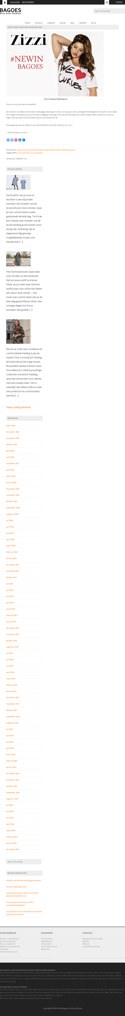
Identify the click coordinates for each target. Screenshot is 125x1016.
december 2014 (12, 773)
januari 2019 (11, 482)
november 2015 (12, 704)
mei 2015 (10, 742)
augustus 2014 (12, 799)
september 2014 (13, 792)
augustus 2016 (12, 647)
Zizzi (70, 125)
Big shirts (45, 949)
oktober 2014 (11, 786)
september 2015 (13, 716)
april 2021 (10, 470)
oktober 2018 (11, 501)
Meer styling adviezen (18, 407)
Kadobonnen (46, 941)
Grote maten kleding (34, 150)
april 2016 (10, 672)
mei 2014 (10, 818)
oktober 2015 (11, 710)
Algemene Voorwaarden (10, 946)
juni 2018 (10, 527)
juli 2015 (9, 729)
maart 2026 (10, 425)
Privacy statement (7, 944)
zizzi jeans (39, 153)
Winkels (86, 944)
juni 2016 (10, 659)
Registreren (28, 2)
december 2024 (12, 432)
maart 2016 (10, 678)
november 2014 (12, 780)
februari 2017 (11, 615)
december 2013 (12, 849)
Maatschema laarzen (9, 952)
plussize (26, 153)
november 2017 (12, 571)
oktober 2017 (11, 577)
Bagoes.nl (62, 13)
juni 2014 (10, 811)
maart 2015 (10, 754)
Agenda (86, 941)
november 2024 (12, 438)
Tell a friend (46, 944)
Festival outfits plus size (16, 887)
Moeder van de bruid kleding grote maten (23, 880)
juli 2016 (9, 653)
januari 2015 (11, 767)
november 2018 (12, 495)
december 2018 (12, 489)
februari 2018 (11, 552)
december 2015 (12, 697)
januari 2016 (11, 691)
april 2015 (10, 748)
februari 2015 (11, 761)
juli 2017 (9, 584)
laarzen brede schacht (88, 978)
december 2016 (12, 628)
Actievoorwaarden (8, 941)
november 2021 (12, 463)
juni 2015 (10, 735)
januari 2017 (11, 622)
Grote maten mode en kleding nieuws (59, 150)
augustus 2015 (12, 723)
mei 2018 (10, 533)
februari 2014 (11, 837)
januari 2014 (11, 843)
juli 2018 (9, 520)
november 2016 (12, 634)
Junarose (59, 992)
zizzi (32, 153)
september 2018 (13, 508)
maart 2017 (10, 609)
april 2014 (10, 824)
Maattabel (4, 949)
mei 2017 (10, 596)
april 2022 (10, 457)
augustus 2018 (12, 514)
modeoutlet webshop (91, 946)
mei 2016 (10, 666)
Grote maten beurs (49, 946)
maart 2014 (10, 830)
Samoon (39, 998)
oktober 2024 (11, 444)
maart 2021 (10, 476)
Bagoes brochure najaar (93, 939)
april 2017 (10, 602)
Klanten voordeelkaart (9, 939)
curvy (20, 153)
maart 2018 (10, 546)
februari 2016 (11, 685)
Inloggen (15, 2)
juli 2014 (9, 805)
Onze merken (47, 939)
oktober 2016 (11, 641)
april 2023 (10, 451)
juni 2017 (10, 590)
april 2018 (10, 539)
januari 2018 (11, 558)
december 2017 (12, 565)
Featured (21, 150)
